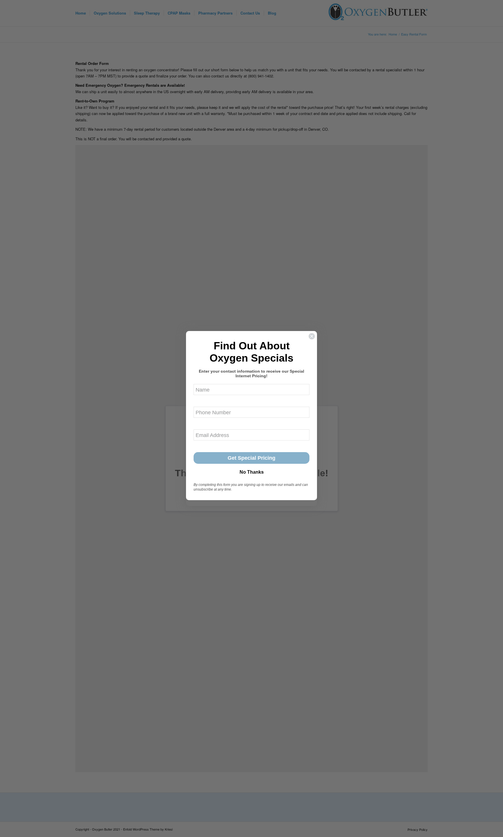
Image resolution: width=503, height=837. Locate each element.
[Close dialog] (312, 336)
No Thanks (252, 472)
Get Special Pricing (251, 458)
